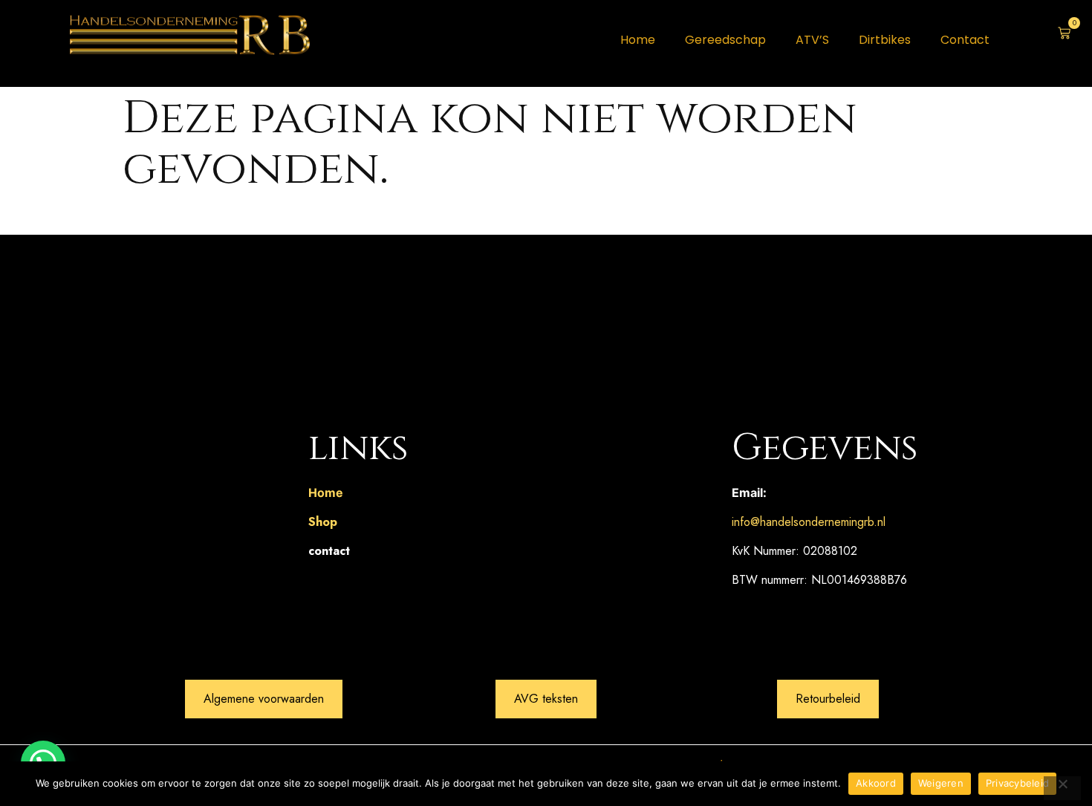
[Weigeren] (1062, 788)
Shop (322, 521)
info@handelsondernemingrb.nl (808, 521)
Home (637, 39)
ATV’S (812, 39)
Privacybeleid (1017, 783)
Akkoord (876, 783)
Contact (964, 39)
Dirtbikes (885, 39)
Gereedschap (725, 39)
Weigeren (940, 783)
